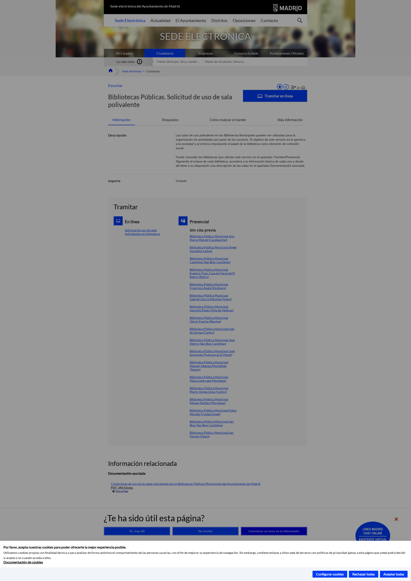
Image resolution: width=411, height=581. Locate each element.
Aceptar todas (393, 574)
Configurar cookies (330, 574)
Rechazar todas (363, 574)
